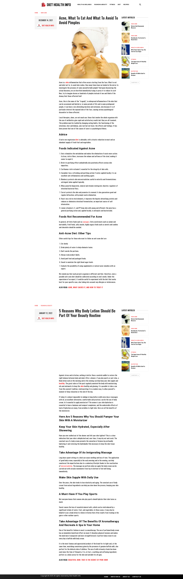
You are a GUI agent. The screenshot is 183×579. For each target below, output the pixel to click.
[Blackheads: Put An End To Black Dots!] (126, 38)
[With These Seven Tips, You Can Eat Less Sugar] (126, 49)
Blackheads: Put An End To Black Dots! (138, 39)
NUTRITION (134, 71)
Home (36, 13)
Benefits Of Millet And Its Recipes (138, 74)
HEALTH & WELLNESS (137, 47)
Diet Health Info (48, 25)
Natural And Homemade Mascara (137, 27)
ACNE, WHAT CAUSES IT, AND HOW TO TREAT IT (85, 287)
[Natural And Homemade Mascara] (126, 26)
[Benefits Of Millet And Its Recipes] (126, 73)
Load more (134, 82)
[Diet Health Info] (39, 25)
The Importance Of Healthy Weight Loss (138, 62)
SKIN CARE (44, 13)
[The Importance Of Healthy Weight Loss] (126, 61)
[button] (140, 4)
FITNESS (133, 59)
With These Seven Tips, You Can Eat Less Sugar (138, 50)
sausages (86, 222)
